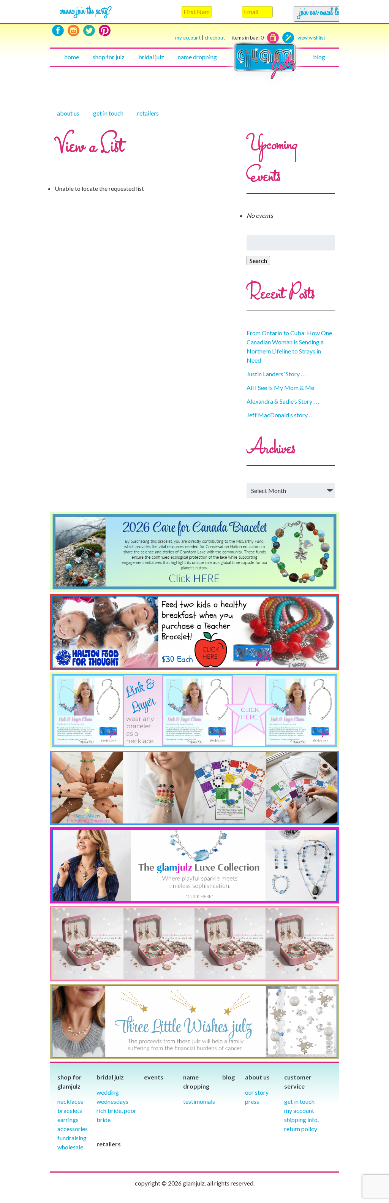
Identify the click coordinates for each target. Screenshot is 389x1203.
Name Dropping (197, 56)
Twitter (89, 30)
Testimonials (199, 1101)
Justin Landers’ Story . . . (277, 373)
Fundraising (72, 1137)
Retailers (148, 113)
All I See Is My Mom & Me (280, 387)
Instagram (73, 30)
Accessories (72, 1128)
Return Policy (300, 1128)
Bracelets (69, 1110)
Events (153, 1077)
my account (188, 38)
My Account (299, 1110)
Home (72, 56)
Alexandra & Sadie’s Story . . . (283, 401)
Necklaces (70, 1101)
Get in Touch (299, 1101)
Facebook (58, 30)
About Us (68, 113)
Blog (319, 56)
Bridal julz (151, 56)
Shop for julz (109, 56)
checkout (234, 38)
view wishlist (311, 38)
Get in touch (108, 113)
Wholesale (70, 1147)
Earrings (68, 1119)
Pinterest (105, 30)
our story (257, 1092)
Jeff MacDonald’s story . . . (281, 414)
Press (252, 1101)
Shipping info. (301, 1119)
